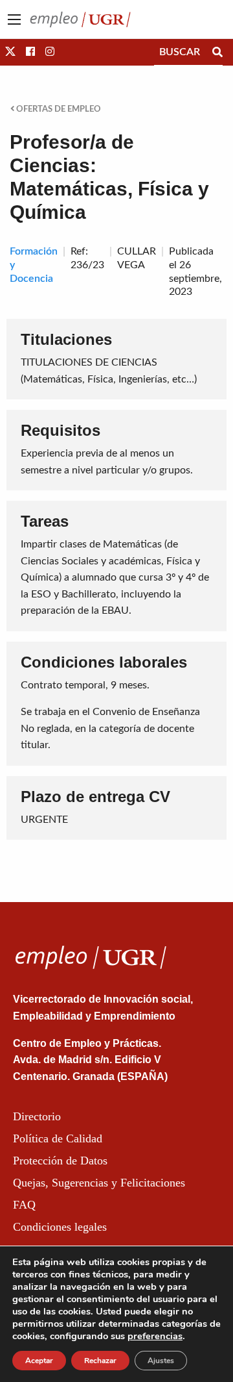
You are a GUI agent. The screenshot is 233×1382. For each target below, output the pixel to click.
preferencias (155, 1336)
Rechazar (100, 1360)
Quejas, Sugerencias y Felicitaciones (99, 1182)
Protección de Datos (60, 1160)
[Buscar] (217, 52)
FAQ (24, 1204)
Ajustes (161, 1360)
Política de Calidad (57, 1138)
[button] (10, 52)
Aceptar (39, 1360)
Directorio (37, 1116)
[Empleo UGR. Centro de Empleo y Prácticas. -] (80, 19)
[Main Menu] (14, 19)
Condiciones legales (60, 1226)
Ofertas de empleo (57, 109)
